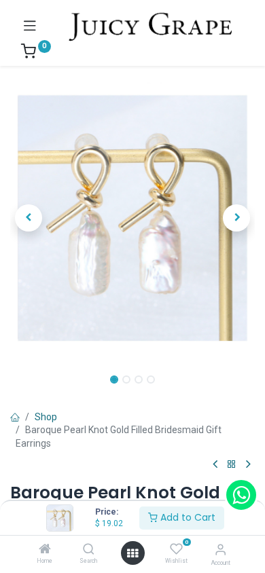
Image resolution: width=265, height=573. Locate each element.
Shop (46, 416)
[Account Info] (220, 549)
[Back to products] (232, 465)
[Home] (45, 549)
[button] (28, 218)
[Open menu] (132, 553)
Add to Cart (186, 517)
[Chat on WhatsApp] (241, 495)
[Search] (88, 549)
